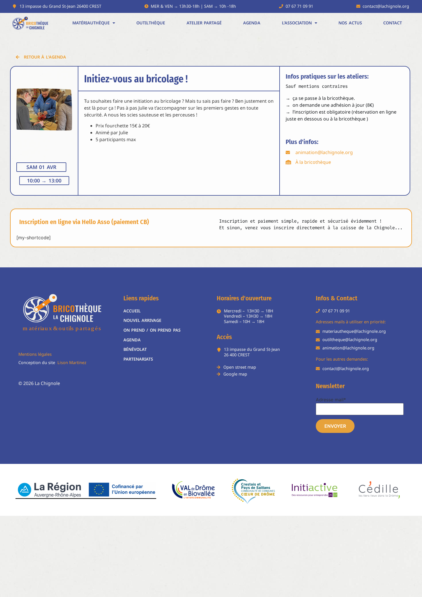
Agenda (251, 23)
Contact (392, 23)
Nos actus (350, 23)
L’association (297, 23)
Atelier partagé (204, 23)
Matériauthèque (91, 23)
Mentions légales (35, 354)
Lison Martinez (71, 362)
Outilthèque (150, 23)
